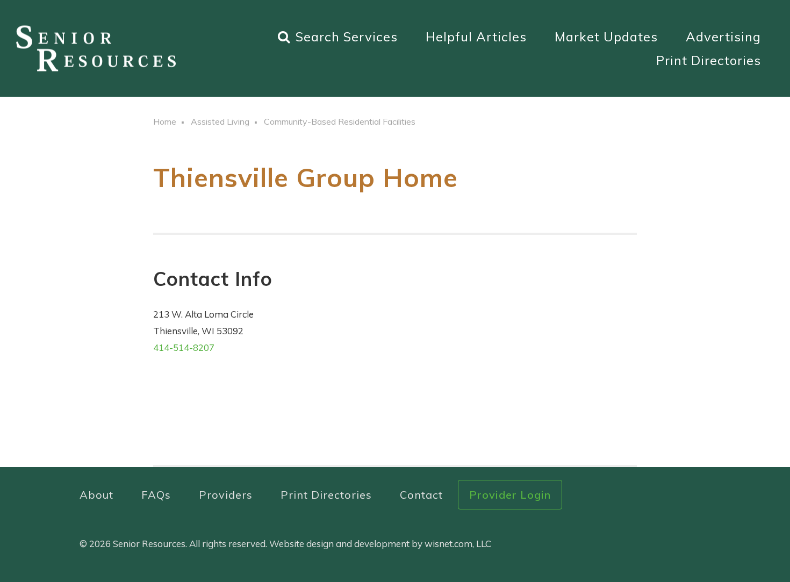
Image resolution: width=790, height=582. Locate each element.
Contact (421, 494)
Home (164, 121)
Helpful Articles (476, 36)
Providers (226, 494)
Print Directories (708, 60)
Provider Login (510, 494)
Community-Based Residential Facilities (339, 121)
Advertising (723, 36)
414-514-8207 (183, 347)
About (96, 494)
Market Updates (606, 36)
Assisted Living (220, 121)
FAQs (156, 494)
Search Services (347, 36)
